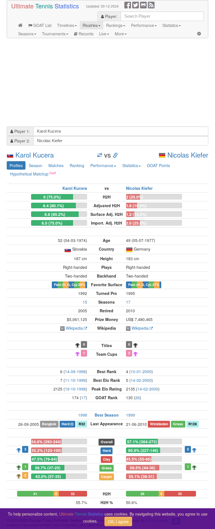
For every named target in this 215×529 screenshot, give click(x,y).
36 (142, 493)
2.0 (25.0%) (136, 223)
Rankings (114, 25)
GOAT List (42, 25)
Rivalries (90, 25)
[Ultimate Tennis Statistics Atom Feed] (151, 4)
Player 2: (21, 141)
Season (35, 165)
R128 (192, 423)
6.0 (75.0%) (52, 223)
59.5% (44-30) (142, 467)
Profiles (16, 165)
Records (86, 33)
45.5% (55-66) (138, 459)
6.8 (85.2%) (55, 214)
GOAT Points (158, 165)
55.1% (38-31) (141, 476)
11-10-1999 (75, 380)
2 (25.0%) (134, 197)
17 (128, 302)
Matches (56, 165)
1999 (130, 415)
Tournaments (54, 33)
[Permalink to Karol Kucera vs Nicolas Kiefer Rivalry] (115, 155)
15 (85, 302)
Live (102, 33)
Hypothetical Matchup (29, 174)
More (119, 33)
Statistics (170, 25)
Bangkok (49, 423)
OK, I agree (118, 521)
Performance (142, 25)
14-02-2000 (141, 380)
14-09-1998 (75, 371)
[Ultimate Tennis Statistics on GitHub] (143, 4)
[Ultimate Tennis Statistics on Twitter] (135, 4)
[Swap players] (99, 155)
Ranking (77, 165)
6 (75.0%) (52, 197)
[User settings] (199, 33)
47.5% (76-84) (44, 459)
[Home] (20, 25)
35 (180, 493)
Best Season (107, 415)
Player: (110, 16)
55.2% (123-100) (47, 450)
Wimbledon (159, 423)
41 (35, 493)
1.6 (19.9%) (136, 205)
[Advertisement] (107, 83)
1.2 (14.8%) (136, 214)
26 (137, 397)
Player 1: (21, 131)
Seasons (26, 33)
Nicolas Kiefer (187, 155)
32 (73, 493)
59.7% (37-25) (47, 467)
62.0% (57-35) (48, 476)
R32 (82, 423)
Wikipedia (74, 328)
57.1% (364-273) (142, 441)
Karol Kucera (34, 155)
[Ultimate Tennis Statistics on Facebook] (127, 4)
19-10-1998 (75, 389)
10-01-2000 (141, 371)
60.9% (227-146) (143, 450)
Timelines (65, 25)
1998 (82, 415)
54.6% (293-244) (46, 441)
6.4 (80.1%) (53, 205)
